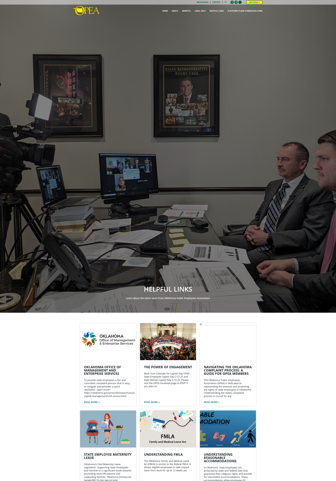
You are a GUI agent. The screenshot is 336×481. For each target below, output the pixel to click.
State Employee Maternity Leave (108, 456)
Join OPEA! (254, 2)
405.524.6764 (202, 2)
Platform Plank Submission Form (245, 11)
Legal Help (200, 11)
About (175, 11)
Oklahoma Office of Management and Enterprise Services (102, 370)
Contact (216, 2)
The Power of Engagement (168, 367)
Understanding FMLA (163, 454)
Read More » (92, 402)
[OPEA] (87, 10)
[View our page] (240, 2)
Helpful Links (217, 11)
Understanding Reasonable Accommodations (220, 457)
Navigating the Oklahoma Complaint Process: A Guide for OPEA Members (228, 370)
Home (165, 11)
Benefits (186, 11)
